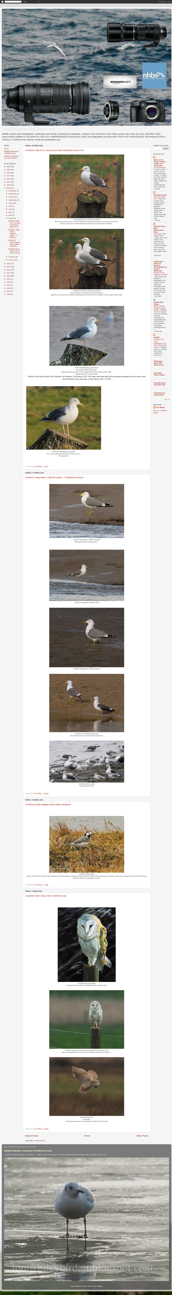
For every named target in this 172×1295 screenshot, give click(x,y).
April (10, 215)
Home (87, 1136)
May (10, 212)
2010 (9, 288)
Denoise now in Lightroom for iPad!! (160, 274)
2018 (9, 264)
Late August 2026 (160, 234)
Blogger (100, 1286)
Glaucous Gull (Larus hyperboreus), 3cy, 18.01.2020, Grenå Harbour (160, 343)
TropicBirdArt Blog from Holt (28, 129)
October (12, 197)
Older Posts (142, 1136)
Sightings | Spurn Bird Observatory (159, 363)
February (12, 257)
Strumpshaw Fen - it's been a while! (160, 168)
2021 (9, 182)
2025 (9, 170)
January (12, 260)
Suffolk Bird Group (158, 303)
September (13, 200)
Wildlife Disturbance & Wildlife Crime (11, 152)
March (11, 218)
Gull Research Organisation (159, 394)
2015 (9, 273)
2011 (9, 285)
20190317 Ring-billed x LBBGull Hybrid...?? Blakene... (14, 233)
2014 (9, 276)
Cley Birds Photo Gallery (159, 374)
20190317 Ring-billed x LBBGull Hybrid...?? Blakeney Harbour (54, 477)
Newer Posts (31, 1136)
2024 (9, 173)
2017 (9, 267)
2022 (9, 179)
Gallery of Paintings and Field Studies (11, 157)
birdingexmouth (160, 195)
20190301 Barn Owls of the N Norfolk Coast (45, 896)
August (11, 203)
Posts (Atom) (40, 1141)
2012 (9, 282)
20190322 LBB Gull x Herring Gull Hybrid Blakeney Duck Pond (54, 150)
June (11, 209)
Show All (167, 399)
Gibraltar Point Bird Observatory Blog (159, 229)
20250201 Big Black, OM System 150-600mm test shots (28, 1151)
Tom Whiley (160, 407)
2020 (9, 185)
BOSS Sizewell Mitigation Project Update (160, 308)
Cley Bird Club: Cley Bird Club (160, 384)
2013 (9, 279)
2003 (9, 291)
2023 (9, 176)
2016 (9, 270)
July (10, 206)
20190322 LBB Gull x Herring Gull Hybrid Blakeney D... (14, 224)
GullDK (156, 337)
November (13, 194)
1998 (9, 294)
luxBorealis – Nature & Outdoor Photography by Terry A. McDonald (160, 266)
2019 (9, 188)
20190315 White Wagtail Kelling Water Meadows (48, 804)
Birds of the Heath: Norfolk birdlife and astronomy (159, 162)
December (13, 191)
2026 (9, 167)
